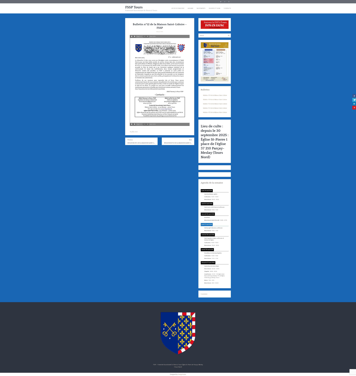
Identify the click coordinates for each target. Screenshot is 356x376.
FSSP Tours (134, 7)
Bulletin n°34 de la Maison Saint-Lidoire (215, 99)
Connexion (204, 294)
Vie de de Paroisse (177, 8)
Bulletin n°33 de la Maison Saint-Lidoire (215, 104)
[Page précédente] (131, 36)
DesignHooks (182, 374)
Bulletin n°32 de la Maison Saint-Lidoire (215, 108)
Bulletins (159, 31)
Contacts (227, 8)
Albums (190, 8)
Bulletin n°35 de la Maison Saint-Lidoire (215, 95)
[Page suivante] (134, 36)
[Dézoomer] (144, 36)
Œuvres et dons (214, 8)
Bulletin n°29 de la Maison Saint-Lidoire (215, 112)
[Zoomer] (147, 36)
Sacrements (201, 8)
